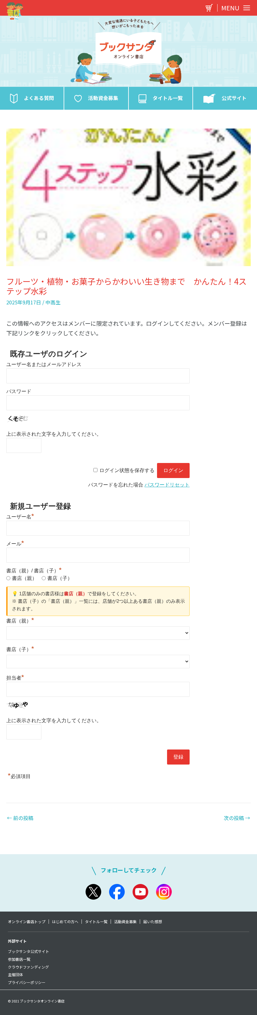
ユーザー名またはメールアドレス (43, 364)
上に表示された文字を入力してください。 (54, 434)
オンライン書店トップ (26, 921)
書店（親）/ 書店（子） (34, 570)
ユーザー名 (20, 516)
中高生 (52, 302)
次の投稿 (237, 817)
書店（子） (59, 578)
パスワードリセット (167, 484)
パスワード (18, 391)
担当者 (15, 678)
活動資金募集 (125, 921)
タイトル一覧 (96, 921)
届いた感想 (152, 921)
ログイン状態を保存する (127, 470)
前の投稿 (20, 817)
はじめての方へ (65, 921)
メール (15, 543)
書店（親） (24, 578)
